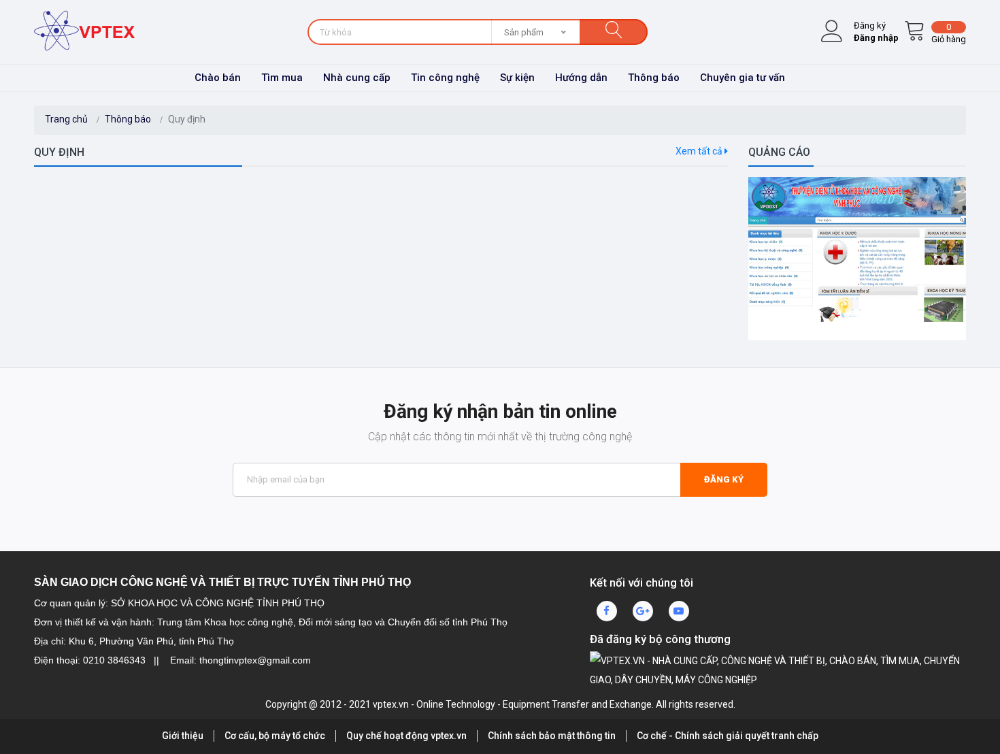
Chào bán (218, 77)
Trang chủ (66, 119)
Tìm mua (282, 77)
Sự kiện (517, 77)
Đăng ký (724, 479)
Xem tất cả (700, 151)
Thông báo (654, 77)
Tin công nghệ (445, 77)
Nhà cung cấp (356, 77)
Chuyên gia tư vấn (742, 77)
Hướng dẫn (581, 77)
